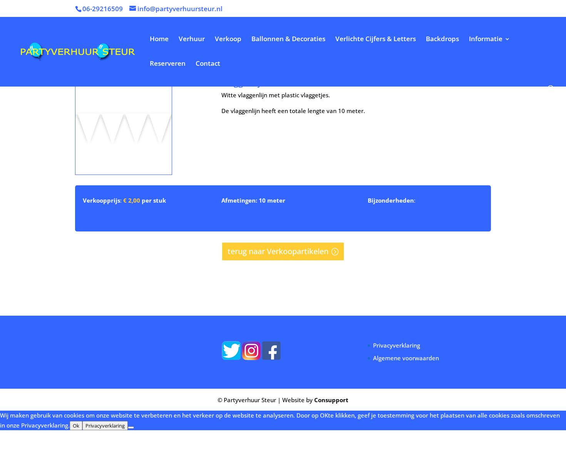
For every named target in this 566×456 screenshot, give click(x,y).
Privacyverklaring (396, 345)
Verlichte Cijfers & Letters (375, 39)
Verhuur (192, 39)
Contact (208, 64)
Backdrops (442, 39)
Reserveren (168, 64)
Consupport (331, 400)
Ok (76, 425)
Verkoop (228, 39)
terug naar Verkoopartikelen (278, 251)
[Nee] (131, 427)
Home (159, 39)
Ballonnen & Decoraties (288, 39)
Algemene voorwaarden (406, 358)
